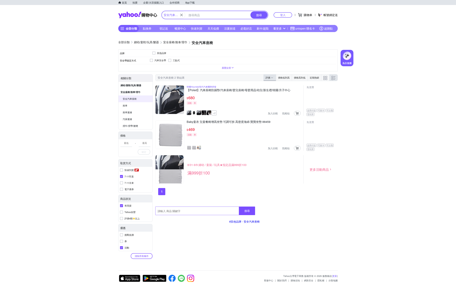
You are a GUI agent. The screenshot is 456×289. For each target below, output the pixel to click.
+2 (214, 113)
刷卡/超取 (263, 28)
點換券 (147, 28)
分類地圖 (333, 280)
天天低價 (213, 28)
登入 (283, 15)
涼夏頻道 (229, 28)
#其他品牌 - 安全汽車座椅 (244, 221)
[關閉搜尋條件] (181, 15)
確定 (144, 151)
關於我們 (282, 280)
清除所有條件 (142, 256)
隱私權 (320, 280)
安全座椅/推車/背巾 (131, 92)
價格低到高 (284, 77)
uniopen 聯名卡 (305, 28)
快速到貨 (196, 28)
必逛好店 (246, 28)
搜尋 (247, 211)
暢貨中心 (180, 28)
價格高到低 (299, 77)
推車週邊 (127, 112)
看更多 (277, 28)
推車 (125, 105)
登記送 (163, 28)
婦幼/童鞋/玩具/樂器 (131, 85)
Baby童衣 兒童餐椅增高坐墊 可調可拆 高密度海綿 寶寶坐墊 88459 (228, 122)
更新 (334, 276)
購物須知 (295, 280)
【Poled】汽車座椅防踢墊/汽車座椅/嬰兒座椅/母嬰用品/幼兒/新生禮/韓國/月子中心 (238, 90)
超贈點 (328, 28)
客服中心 (268, 280)
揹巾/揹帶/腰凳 (130, 125)
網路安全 (308, 280)
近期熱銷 (314, 77)
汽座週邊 (127, 119)
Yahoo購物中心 (137, 15)
